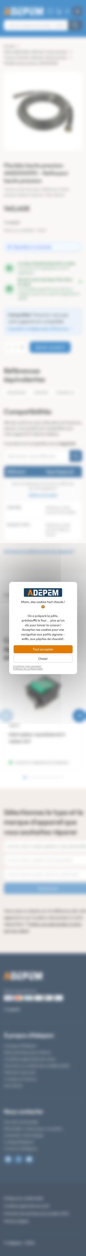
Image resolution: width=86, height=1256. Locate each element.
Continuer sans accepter (27, 666)
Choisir (43, 658)
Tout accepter (43, 649)
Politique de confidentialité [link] (28, 669)
